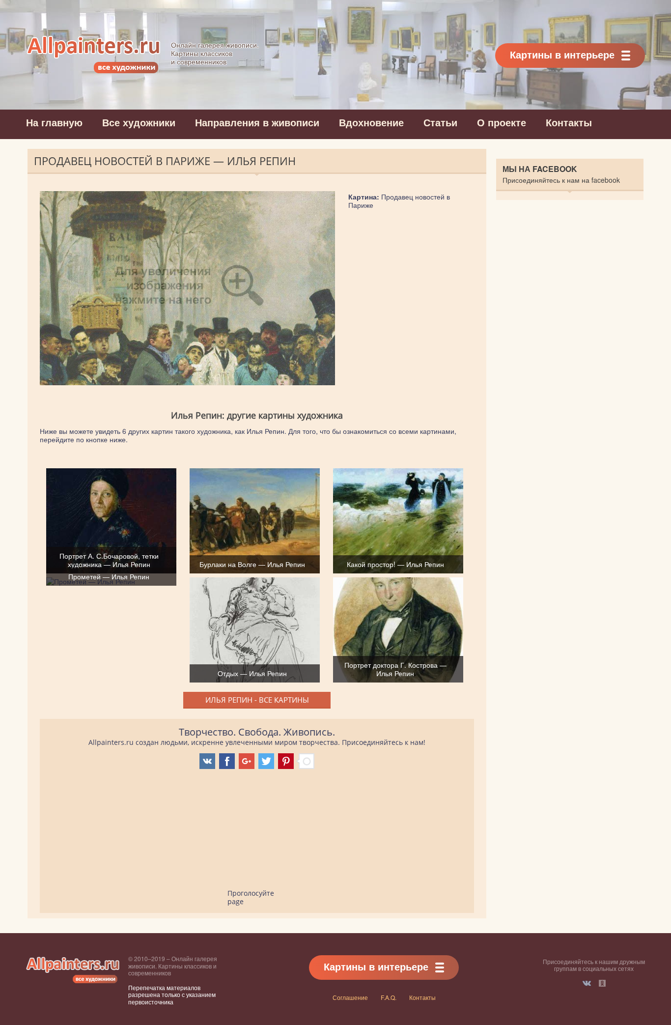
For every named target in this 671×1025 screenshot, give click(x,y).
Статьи (440, 122)
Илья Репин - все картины (257, 700)
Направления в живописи (257, 122)
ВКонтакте (587, 983)
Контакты (569, 122)
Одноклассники (602, 983)
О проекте (501, 122)
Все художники (138, 122)
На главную (54, 122)
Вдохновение (371, 122)
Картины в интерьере (562, 54)
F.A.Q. (388, 997)
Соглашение (350, 997)
